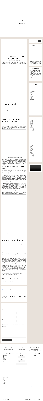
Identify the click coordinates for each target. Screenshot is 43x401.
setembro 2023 (32, 156)
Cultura (27, 20)
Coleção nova (32, 90)
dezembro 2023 (32, 153)
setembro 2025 (32, 131)
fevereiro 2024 (32, 151)
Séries (3, 379)
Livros (31, 101)
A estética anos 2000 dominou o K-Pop (35, 77)
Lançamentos (32, 99)
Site (2, 319)
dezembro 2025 (32, 128)
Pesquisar (39, 40)
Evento (31, 97)
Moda (23, 18)
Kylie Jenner (12, 281)
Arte (30, 87)
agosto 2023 (32, 157)
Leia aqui (35, 355)
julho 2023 (31, 158)
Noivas (31, 106)
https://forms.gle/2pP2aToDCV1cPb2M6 (35, 350)
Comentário (4, 326)
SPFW (3, 381)
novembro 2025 (32, 129)
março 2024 (31, 150)
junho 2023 (31, 159)
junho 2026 (31, 122)
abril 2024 (31, 149)
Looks (30, 102)
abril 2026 (31, 124)
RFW (3, 378)
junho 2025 (31, 134)
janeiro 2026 (31, 127)
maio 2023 (31, 160)
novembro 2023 (32, 154)
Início (7, 18)
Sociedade (4, 380)
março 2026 (31, 125)
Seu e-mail (21, 359)
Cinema (31, 89)
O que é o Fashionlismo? (21, 349)
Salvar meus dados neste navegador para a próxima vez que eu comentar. (13, 324)
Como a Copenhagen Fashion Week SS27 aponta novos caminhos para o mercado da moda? (35, 71)
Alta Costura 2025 (5, 355)
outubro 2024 (32, 143)
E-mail (3, 315)
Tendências (28, 18)
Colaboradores (16, 18)
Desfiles (31, 94)
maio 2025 (31, 135)
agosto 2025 (32, 132)
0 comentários (18, 60)
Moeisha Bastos (5, 283)
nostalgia (16, 281)
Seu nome (21, 355)
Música (31, 105)
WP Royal (8, 399)
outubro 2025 (32, 130)
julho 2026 (31, 121)
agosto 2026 (32, 120)
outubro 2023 (32, 155)
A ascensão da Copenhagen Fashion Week (5, 296)
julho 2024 (31, 146)
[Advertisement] (21, 31)
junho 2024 (31, 147)
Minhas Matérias (32, 103)
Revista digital (22, 23)
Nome (3, 310)
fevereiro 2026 (32, 126)
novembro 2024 (32, 142)
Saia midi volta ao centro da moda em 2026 (13, 296)
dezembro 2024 (32, 141)
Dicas (30, 95)
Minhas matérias (34, 20)
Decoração (21, 20)
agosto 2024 (32, 145)
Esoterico (31, 96)
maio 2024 (31, 148)
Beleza (34, 18)
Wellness (15, 20)
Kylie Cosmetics (15, 123)
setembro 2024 (32, 144)
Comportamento (7, 20)
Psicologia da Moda (32, 107)
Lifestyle (31, 100)
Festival (31, 98)
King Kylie (4, 281)
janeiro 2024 (31, 152)
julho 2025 (31, 133)
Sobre (11, 18)
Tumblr (20, 281)
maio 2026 (31, 123)
